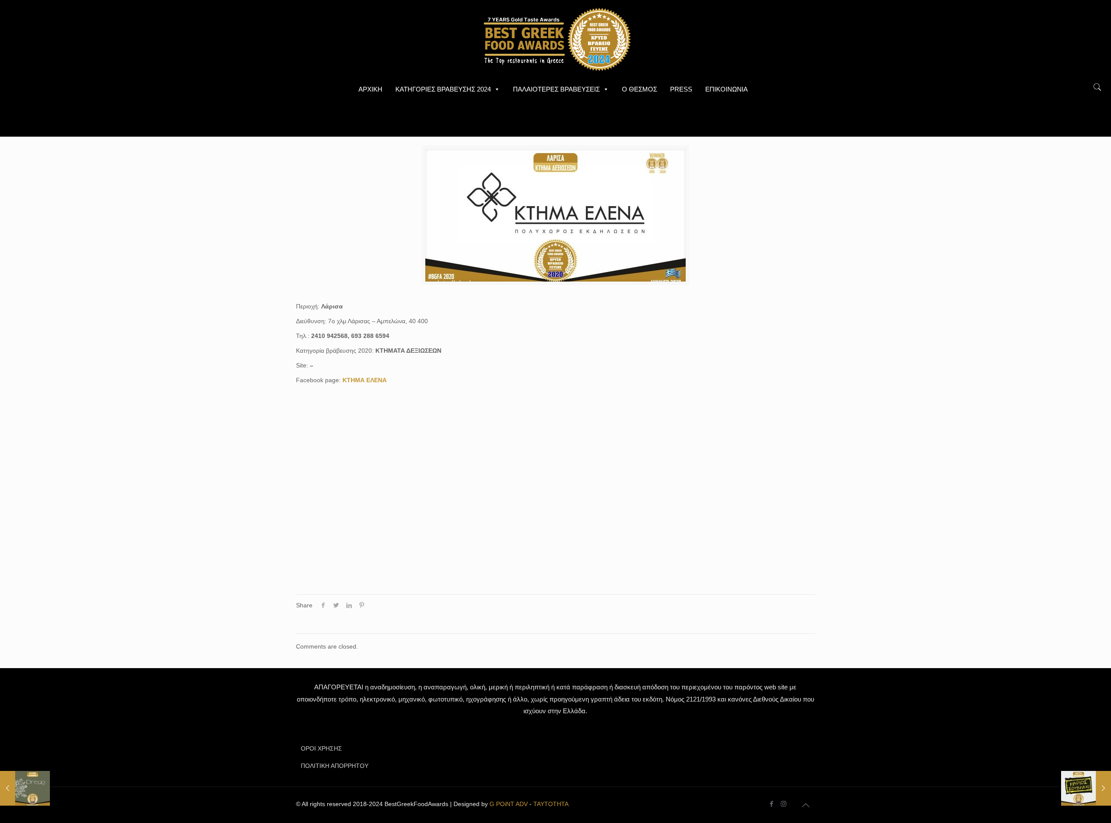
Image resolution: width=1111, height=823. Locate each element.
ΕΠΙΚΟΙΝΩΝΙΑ (726, 89)
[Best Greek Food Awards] (555, 39)
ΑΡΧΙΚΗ (370, 89)
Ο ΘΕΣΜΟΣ (639, 89)
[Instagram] (783, 803)
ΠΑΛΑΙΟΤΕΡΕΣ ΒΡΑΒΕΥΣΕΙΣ (556, 89)
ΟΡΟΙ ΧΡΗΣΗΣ (321, 748)
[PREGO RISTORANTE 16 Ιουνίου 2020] (25, 788)
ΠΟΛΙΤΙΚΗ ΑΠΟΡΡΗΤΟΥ (334, 765)
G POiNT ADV (509, 803)
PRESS (681, 89)
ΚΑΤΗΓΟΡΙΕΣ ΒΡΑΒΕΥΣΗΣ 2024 (443, 89)
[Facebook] (771, 803)
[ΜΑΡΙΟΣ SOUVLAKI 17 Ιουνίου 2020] (1086, 788)
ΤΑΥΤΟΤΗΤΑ (551, 803)
